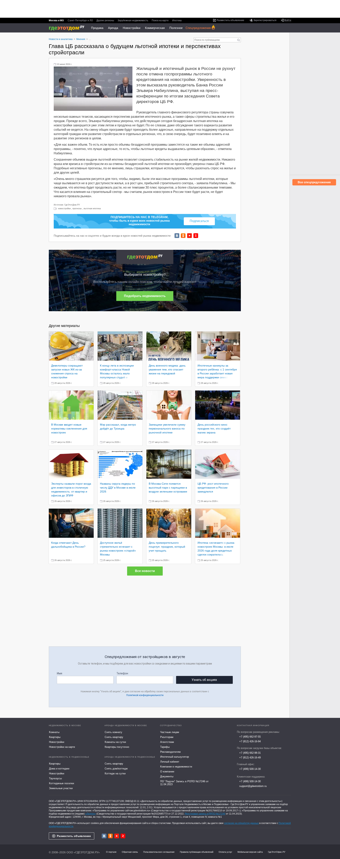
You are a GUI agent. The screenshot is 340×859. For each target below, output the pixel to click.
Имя (59, 673)
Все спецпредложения (314, 182)
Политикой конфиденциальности (145, 695)
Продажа (97, 28)
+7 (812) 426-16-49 (250, 757)
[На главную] (68, 28)
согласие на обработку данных (241, 823)
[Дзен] (195, 235)
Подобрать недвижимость (145, 296)
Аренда (113, 28)
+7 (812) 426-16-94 (250, 741)
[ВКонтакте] (177, 235)
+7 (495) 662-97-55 (250, 736)
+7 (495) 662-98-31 (250, 752)
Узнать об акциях (204, 680)
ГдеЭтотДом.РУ (72, 205)
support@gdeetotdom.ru (253, 786)
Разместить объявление (74, 836)
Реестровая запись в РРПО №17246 (205, 813)
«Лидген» (90, 813)
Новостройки (131, 28)
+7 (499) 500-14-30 (250, 768)
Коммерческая (155, 28)
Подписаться (199, 221)
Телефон (122, 673)
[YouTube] (189, 235)
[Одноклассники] (183, 235)
